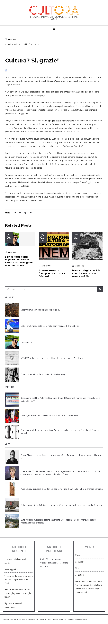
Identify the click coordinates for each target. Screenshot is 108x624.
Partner (9, 387)
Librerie (78, 568)
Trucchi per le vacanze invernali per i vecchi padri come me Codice (18, 579)
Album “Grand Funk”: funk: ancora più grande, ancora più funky (17, 593)
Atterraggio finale (12, 569)
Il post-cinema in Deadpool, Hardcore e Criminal (52, 273)
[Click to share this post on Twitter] (20, 213)
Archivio (12, 39)
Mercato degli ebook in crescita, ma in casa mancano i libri (86, 273)
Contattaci (79, 574)
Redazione (79, 561)
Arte (7, 444)
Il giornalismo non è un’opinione (13, 605)
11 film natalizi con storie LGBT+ (15, 561)
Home (77, 555)
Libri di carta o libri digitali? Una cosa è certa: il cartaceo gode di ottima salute (19, 261)
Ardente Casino (82, 584)
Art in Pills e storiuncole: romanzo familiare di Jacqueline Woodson (54, 563)
